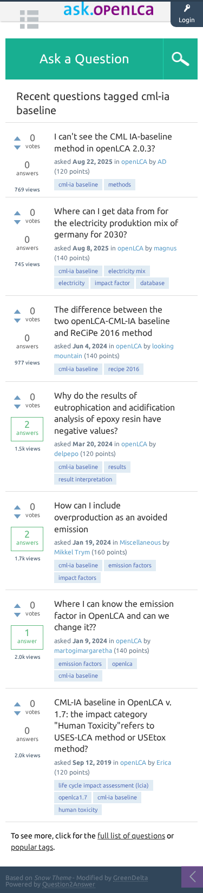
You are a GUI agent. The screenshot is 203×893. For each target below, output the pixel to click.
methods (119, 184)
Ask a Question (84, 58)
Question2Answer (68, 884)
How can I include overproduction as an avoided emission (110, 516)
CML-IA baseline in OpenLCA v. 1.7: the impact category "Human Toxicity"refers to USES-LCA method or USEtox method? (113, 725)
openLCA (134, 161)
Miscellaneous (140, 542)
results (117, 467)
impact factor (112, 283)
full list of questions (131, 835)
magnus (165, 248)
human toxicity (77, 809)
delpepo (66, 453)
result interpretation (85, 479)
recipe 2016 (123, 369)
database (152, 283)
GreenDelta (130, 877)
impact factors (77, 577)
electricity (71, 283)
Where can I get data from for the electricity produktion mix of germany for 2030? (116, 222)
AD (162, 161)
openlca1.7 (72, 797)
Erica (163, 762)
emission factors (130, 565)
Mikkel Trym (72, 551)
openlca (122, 663)
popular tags (32, 847)
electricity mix (127, 271)
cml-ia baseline (78, 184)
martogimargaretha (83, 650)
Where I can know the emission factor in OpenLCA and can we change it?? (114, 615)
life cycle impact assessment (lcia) (103, 785)
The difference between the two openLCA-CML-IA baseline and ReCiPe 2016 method (112, 321)
